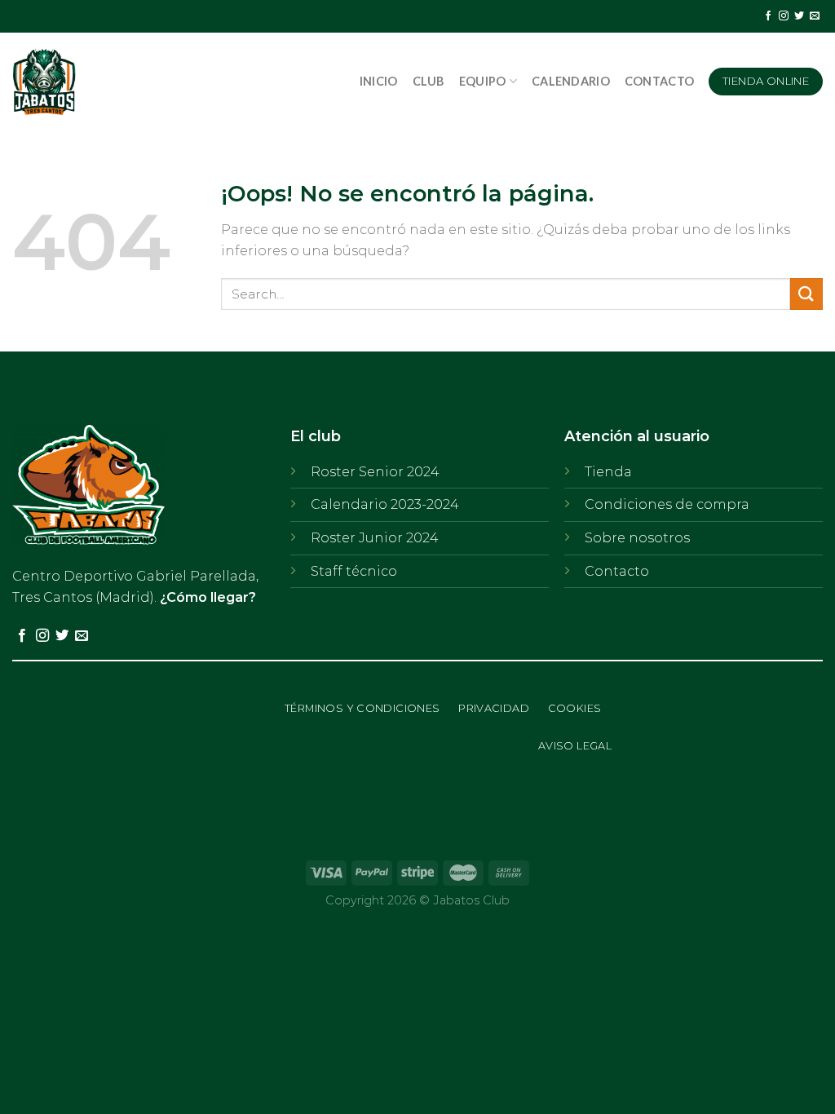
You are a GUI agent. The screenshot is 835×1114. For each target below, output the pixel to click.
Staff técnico (354, 571)
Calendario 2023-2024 (385, 504)
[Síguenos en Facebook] (768, 16)
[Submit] (806, 294)
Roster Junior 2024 (375, 538)
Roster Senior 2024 (375, 472)
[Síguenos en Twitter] (799, 16)
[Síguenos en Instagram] (784, 16)
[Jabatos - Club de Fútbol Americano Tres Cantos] (120, 81)
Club (428, 81)
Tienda (608, 472)
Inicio (379, 81)
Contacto (659, 81)
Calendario (571, 81)
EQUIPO (482, 81)
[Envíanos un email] (815, 16)
